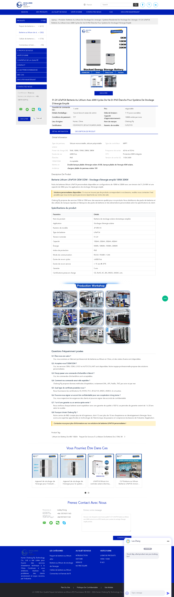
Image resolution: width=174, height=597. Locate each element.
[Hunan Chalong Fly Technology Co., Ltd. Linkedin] (155, 4)
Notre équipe (81, 566)
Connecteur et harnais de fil (31, 45)
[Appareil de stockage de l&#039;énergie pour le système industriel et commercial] (73, 467)
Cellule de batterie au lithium (31, 39)
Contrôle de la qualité (27, 60)
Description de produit (85, 131)
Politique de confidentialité (87, 587)
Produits (31, 21)
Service (79, 562)
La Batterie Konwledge (27, 70)
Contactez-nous (93, 12)
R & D (102, 562)
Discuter (103, 93)
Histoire (79, 559)
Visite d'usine (76, 12)
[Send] (168, 593)
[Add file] (127, 593)
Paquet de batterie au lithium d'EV (32, 26)
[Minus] (168, 541)
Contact (21, 65)
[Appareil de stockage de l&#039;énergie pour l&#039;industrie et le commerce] (45, 467)
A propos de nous (25, 50)
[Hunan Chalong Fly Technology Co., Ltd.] (20, 109)
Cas (111, 12)
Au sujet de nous (59, 12)
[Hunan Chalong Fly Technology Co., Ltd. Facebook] (142, 4)
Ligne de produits (108, 555)
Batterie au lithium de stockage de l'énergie (32, 32)
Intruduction (82, 555)
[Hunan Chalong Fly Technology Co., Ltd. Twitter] (149, 4)
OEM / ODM (105, 559)
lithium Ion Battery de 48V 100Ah (65, 437)
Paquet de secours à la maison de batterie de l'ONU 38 (101, 437)
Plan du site (65, 587)
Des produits (41, 12)
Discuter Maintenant (130, 12)
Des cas (20, 75)
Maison (24, 12)
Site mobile (109, 587)
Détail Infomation (60, 131)
